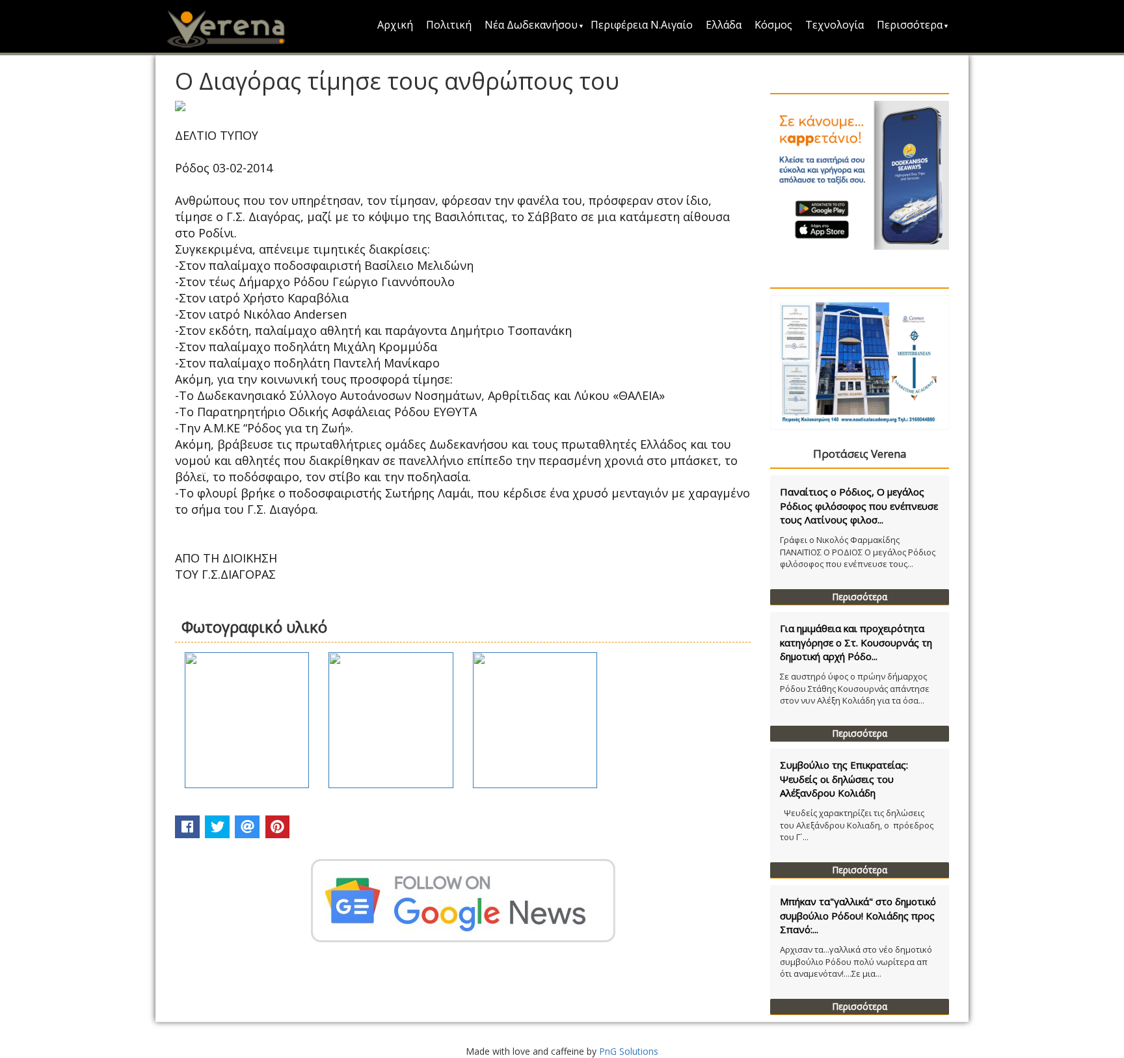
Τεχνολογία (834, 25)
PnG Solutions (628, 1051)
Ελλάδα (724, 25)
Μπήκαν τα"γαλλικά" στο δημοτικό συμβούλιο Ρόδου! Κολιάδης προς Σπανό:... (858, 915)
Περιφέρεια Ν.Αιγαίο (642, 25)
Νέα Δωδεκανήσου (531, 25)
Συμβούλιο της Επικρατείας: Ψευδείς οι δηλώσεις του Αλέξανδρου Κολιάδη (844, 778)
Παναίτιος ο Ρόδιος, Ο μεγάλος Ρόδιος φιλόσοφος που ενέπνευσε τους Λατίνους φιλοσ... (859, 505)
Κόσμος (773, 25)
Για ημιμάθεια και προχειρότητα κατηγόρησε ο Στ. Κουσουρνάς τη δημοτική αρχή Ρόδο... (856, 642)
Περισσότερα (910, 25)
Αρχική (395, 25)
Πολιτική (449, 25)
